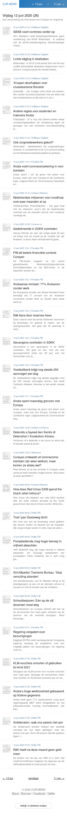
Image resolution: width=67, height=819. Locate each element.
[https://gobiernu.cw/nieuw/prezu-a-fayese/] (7, 431)
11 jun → (59, 4)
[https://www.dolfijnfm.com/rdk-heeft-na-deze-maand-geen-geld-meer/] (7, 748)
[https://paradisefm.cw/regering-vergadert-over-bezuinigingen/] (7, 631)
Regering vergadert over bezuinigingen (29, 634)
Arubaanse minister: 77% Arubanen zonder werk (36, 286)
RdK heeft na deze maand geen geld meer (37, 751)
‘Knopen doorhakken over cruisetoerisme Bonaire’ (30, 85)
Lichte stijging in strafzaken (31, 59)
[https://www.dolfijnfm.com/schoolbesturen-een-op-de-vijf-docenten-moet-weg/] (7, 599)
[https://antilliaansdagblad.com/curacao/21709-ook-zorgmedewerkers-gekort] (7, 141)
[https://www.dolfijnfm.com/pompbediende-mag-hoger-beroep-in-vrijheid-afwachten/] (7, 540)
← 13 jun (37, 4)
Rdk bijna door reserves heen (32, 315)
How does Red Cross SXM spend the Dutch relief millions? (37, 491)
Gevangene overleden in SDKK (34, 342)
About (15, 793)
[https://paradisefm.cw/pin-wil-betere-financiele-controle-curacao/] (7, 251)
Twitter (51, 793)
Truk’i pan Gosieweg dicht (30, 517)
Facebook (39, 793)
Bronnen (26, 793)
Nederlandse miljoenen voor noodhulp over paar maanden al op (38, 199)
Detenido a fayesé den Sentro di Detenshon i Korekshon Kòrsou (34, 434)
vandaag (33, 778)
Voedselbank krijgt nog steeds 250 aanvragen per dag (35, 371)
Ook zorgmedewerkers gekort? (33, 142)
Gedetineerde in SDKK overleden (35, 228)
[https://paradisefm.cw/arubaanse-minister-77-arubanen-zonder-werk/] (7, 283)
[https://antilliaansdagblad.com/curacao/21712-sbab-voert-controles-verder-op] (7, 31)
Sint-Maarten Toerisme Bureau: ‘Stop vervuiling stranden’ (37, 574)
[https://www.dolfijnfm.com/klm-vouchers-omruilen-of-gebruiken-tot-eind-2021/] (7, 662)
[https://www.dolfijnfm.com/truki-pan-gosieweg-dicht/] (7, 516)
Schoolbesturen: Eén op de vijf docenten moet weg (33, 602)
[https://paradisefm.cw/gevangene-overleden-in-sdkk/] (7, 341)
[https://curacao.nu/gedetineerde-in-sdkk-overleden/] (7, 228)
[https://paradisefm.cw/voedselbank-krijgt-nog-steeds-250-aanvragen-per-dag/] (7, 368)
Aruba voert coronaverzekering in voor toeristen (38, 168)
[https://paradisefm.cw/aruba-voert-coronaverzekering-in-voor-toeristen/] (7, 165)
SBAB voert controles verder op (34, 32)
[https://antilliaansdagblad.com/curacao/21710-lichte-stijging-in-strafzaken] (7, 58)
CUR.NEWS (10, 4)
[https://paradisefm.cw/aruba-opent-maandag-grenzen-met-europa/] (7, 400)
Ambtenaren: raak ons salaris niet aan (38, 722)
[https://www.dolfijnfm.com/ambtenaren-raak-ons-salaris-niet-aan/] (7, 721)
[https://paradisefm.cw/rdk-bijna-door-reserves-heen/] (7, 314)
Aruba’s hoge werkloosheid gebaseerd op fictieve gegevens (38, 693)
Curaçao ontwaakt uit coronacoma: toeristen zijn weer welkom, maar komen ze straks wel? (36, 461)
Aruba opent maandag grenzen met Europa (36, 403)
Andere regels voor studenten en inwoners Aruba (34, 113)
